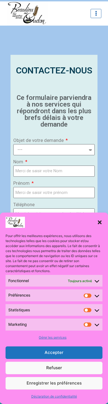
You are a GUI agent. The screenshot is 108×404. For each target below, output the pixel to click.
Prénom (22, 183)
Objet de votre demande (39, 140)
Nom (18, 161)
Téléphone (24, 204)
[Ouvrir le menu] (96, 13)
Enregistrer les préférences (54, 383)
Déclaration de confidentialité (54, 396)
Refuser (54, 367)
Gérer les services (52, 337)
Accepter (54, 352)
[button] (99, 222)
